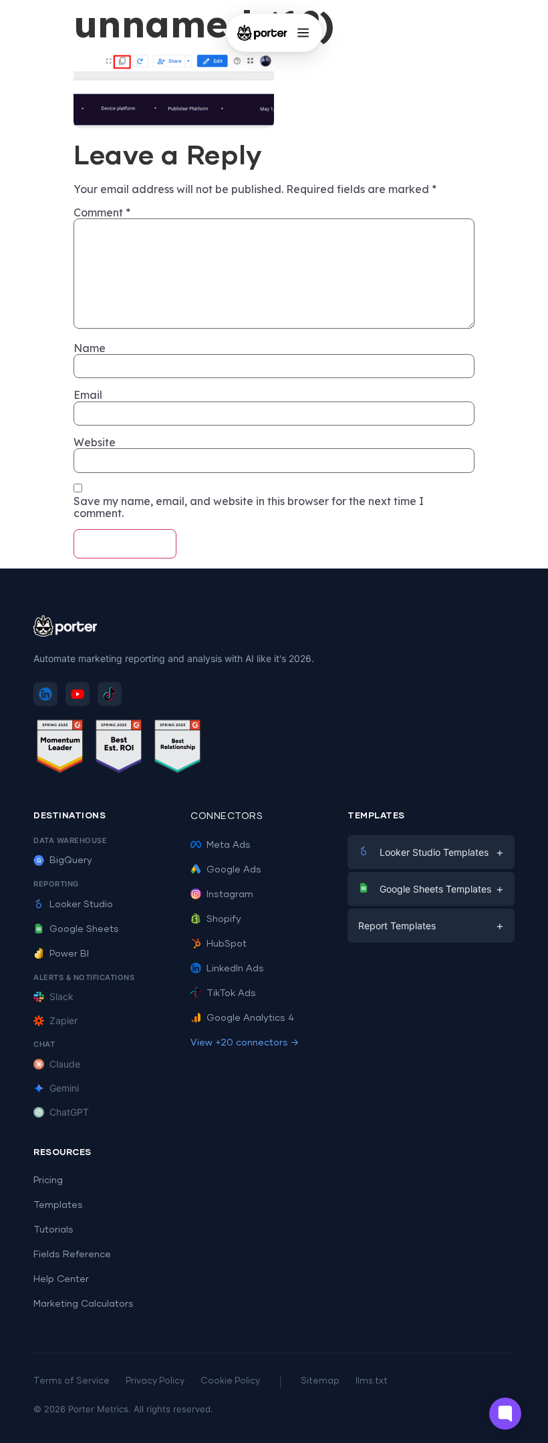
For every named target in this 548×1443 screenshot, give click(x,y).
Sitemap (320, 1381)
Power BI (69, 954)
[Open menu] (302, 32)
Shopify (224, 919)
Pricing (48, 1180)
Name (90, 348)
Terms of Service (71, 1381)
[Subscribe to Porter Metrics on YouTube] (77, 694)
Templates (58, 1205)
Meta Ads (229, 845)
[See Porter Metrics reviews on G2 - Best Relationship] (177, 748)
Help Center (61, 1279)
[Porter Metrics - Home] (262, 33)
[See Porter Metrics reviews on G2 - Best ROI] (119, 748)
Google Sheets (84, 929)
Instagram (230, 894)
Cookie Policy (230, 1381)
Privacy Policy (155, 1381)
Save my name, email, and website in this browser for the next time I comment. (249, 507)
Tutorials (53, 1230)
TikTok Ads (231, 993)
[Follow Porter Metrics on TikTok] (110, 694)
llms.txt (372, 1381)
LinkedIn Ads (235, 968)
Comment (102, 212)
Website (95, 442)
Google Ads (234, 869)
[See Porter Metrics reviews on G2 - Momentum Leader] (60, 748)
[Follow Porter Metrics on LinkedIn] (45, 694)
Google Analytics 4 (250, 1018)
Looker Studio (81, 904)
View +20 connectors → (244, 1043)
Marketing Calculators (83, 1304)
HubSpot (227, 944)
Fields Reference (72, 1254)
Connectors (226, 816)
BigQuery (70, 860)
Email (88, 395)
